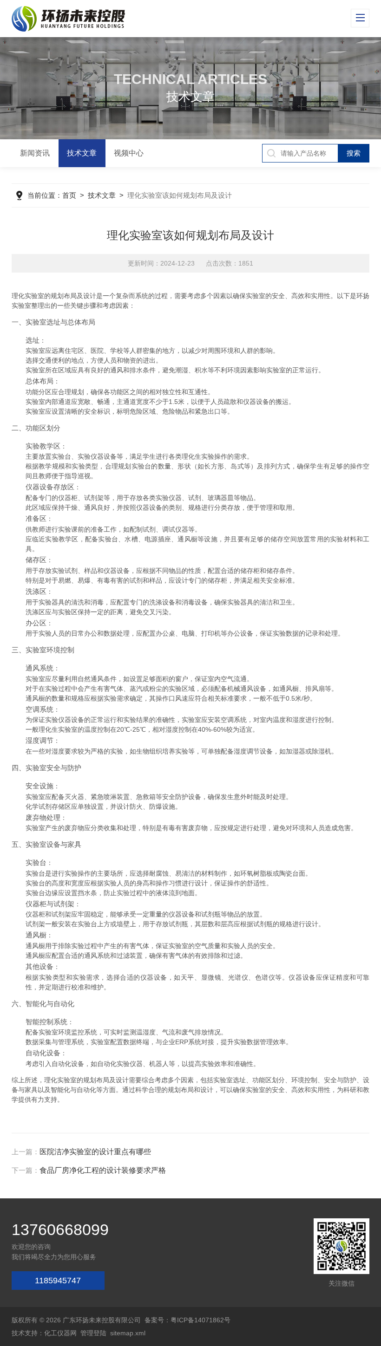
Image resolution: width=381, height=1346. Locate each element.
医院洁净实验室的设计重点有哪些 (95, 1152)
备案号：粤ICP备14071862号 (187, 1320)
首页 (69, 195)
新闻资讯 (35, 153)
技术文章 (82, 153)
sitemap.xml (127, 1333)
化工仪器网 (60, 1333)
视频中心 (129, 153)
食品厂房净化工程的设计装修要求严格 (102, 1170)
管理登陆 (93, 1333)
